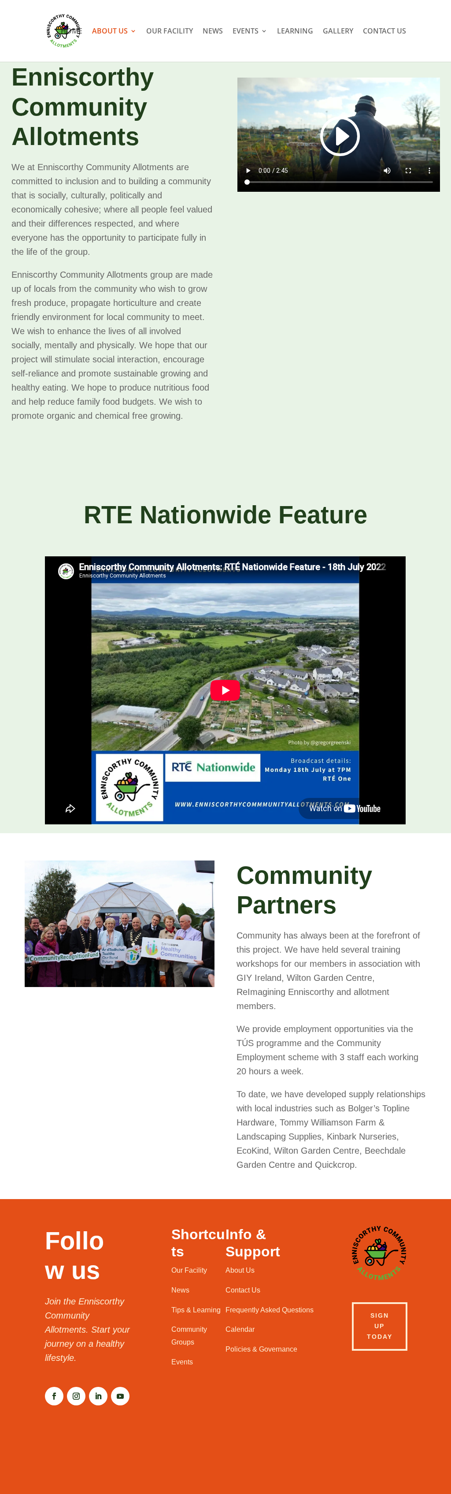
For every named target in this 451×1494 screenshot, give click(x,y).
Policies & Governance (261, 1349)
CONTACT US (384, 32)
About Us (240, 1270)
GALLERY (338, 32)
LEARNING (295, 32)
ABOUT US (110, 32)
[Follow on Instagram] (76, 1396)
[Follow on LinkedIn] (98, 1396)
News (180, 1290)
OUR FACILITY (169, 32)
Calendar (240, 1329)
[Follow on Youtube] (120, 1396)
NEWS (213, 32)
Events (182, 1362)
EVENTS (246, 32)
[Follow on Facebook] (54, 1396)
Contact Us (243, 1290)
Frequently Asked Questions (270, 1310)
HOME (71, 32)
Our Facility (189, 1270)
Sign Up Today (379, 1326)
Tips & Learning (196, 1310)
